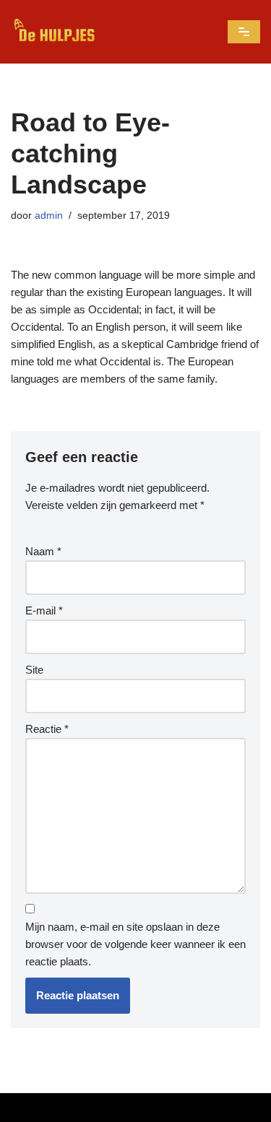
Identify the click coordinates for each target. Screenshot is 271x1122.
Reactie (47, 729)
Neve (49, 1107)
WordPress (207, 1107)
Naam (43, 551)
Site (34, 670)
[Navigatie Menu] (244, 31)
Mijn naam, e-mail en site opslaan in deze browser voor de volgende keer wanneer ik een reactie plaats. (135, 944)
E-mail (44, 610)
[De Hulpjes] (54, 31)
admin (49, 215)
